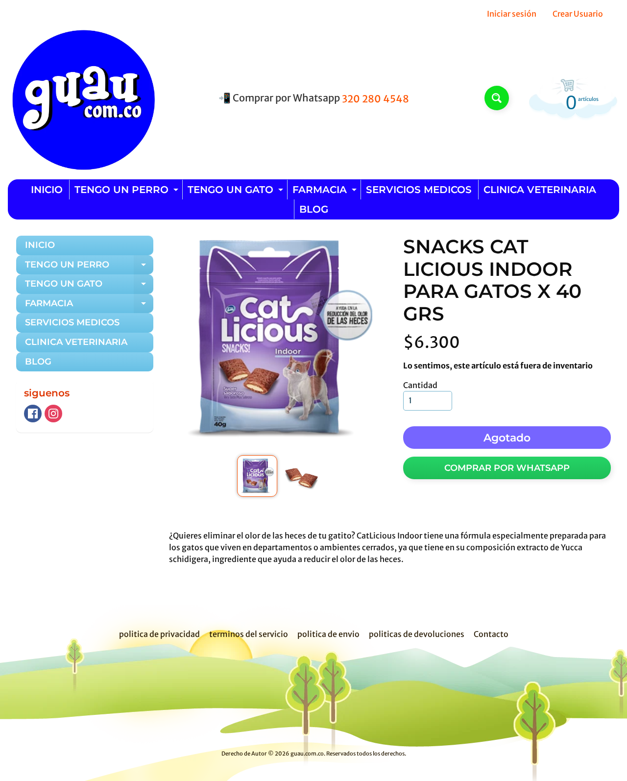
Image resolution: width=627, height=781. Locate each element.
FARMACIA (325, 191)
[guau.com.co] (81, 97)
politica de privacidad (159, 634)
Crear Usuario (578, 14)
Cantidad (420, 385)
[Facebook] (33, 413)
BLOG (313, 209)
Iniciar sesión (511, 14)
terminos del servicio (248, 634)
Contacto (491, 634)
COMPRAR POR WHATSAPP (507, 468)
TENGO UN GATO (237, 191)
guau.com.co (307, 753)
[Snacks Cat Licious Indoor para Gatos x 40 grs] (257, 476)
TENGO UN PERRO (127, 191)
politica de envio (328, 634)
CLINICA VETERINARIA (539, 189)
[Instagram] (53, 413)
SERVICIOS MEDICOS (419, 189)
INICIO (47, 189)
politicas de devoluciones (416, 634)
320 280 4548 (375, 99)
